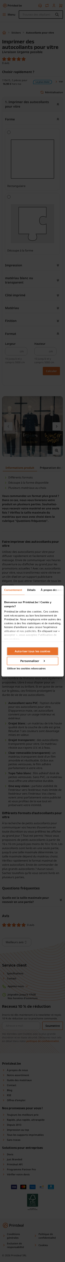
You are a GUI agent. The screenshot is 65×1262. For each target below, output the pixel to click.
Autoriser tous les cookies (32, 651)
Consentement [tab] (13, 589)
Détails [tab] (31, 589)
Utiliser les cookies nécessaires (26, 668)
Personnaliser (29, 661)
